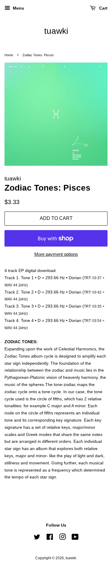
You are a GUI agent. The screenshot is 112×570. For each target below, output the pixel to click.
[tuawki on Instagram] (62, 538)
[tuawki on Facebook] (49, 538)
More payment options (56, 254)
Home (8, 55)
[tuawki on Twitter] (37, 538)
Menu (18, 8)
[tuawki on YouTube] (75, 538)
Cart (103, 8)
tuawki (56, 31)
